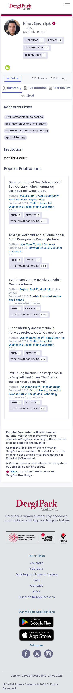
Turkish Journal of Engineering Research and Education (31, 205)
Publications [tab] (36, 88)
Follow (14, 78)
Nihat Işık (45, 289)
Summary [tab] (13, 88)
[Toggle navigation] (67, 4)
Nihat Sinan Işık (18, 199)
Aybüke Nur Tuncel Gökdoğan (38, 196)
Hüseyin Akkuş (29, 386)
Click (14, 471)
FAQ (37, 580)
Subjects (36, 569)
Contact (36, 586)
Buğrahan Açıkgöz (31, 337)
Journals (36, 563)
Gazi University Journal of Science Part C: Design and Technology (35, 392)
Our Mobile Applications (36, 597)
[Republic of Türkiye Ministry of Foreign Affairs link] (36, 537)
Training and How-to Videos (36, 574)
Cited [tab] (29, 96)
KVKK (36, 591)
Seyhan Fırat (36, 199)
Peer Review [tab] (61, 88)
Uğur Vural (26, 244)
